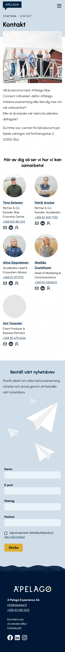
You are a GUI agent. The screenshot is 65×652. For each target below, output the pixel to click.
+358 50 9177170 (13, 277)
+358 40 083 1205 (18, 610)
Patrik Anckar (45, 203)
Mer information (14, 537)
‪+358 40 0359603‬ (46, 282)
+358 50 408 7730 (46, 217)
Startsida (9, 16)
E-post (8, 485)
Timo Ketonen (13, 203)
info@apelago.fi (17, 605)
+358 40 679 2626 (14, 338)
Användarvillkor (17, 623)
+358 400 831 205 (14, 221)
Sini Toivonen (12, 323)
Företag (9, 501)
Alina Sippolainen (16, 263)
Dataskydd (14, 628)
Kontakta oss (15, 619)
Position (9, 517)
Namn (8, 469)
